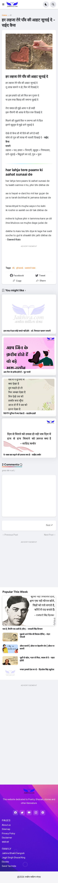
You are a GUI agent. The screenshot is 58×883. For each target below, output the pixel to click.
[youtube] (29, 812)
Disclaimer (7, 837)
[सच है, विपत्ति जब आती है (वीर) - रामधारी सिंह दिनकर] (29, 611)
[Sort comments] (49, 525)
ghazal (19, 268)
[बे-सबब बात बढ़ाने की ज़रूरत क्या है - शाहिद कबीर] (29, 436)
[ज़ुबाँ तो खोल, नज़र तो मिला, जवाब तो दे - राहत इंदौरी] (10, 660)
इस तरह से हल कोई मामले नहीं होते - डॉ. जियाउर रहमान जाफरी (27, 330)
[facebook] (15, 812)
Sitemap (6, 829)
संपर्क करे (5, 842)
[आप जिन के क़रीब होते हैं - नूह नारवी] (29, 353)
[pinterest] (42, 812)
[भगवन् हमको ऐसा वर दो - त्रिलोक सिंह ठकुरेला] (10, 672)
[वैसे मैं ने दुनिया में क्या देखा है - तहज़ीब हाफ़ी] (29, 394)
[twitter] (22, 812)
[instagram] (36, 812)
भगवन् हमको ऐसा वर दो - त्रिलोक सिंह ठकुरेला (37, 669)
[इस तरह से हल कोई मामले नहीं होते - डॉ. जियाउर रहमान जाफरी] (29, 312)
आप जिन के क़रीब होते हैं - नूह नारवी (17, 372)
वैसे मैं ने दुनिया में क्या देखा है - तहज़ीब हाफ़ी (20, 413)
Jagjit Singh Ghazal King (13, 857)
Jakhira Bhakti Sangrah (13, 853)
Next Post (49, 535)
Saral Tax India (9, 866)
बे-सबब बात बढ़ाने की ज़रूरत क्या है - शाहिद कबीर (22, 454)
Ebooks (5, 861)
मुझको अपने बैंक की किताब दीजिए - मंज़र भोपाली (35, 635)
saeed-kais (30, 268)
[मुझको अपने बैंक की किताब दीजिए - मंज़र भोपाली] (10, 637)
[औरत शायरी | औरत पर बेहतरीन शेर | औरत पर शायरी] (10, 648)
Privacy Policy (8, 833)
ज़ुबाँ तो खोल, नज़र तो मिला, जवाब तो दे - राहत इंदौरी (37, 659)
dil (11, 15)
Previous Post (11, 535)
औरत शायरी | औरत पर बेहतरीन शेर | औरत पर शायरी (37, 647)
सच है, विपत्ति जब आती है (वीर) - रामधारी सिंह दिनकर (22, 628)
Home (4, 15)
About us (6, 825)
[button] (4, 4)
